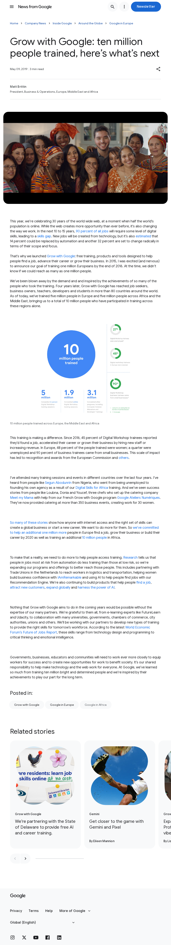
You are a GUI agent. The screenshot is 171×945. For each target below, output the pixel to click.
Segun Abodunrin (58, 483)
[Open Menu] (12, 7)
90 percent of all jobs (92, 231)
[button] (146, 7)
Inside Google (62, 23)
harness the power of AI (96, 587)
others (124, 458)
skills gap (44, 236)
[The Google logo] (18, 895)
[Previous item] (15, 859)
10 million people (94, 538)
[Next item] (25, 859)
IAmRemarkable (69, 577)
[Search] (113, 7)
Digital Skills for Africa (91, 488)
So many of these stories (29, 523)
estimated (143, 236)
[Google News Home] (35, 7)
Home (14, 23)
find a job (143, 582)
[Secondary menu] (124, 7)
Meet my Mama (21, 498)
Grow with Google (61, 256)
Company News (35, 23)
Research (130, 558)
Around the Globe (90, 23)
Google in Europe (121, 23)
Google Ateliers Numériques (138, 498)
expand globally (58, 587)
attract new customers (27, 587)
